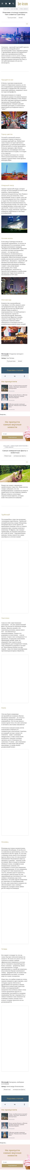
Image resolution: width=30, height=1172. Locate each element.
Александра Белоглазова (19, 445)
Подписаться (12, 437)
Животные (7, 456)
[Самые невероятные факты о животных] (27, 462)
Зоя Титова (14, 9)
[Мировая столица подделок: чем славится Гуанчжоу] (27, 24)
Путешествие (12, 17)
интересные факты (20, 456)
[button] (2, 3)
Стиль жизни (23, 9)
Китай (20, 17)
